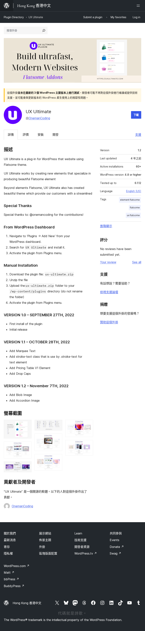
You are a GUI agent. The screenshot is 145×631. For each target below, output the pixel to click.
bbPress (11, 579)
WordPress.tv (85, 553)
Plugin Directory (14, 17)
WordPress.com (16, 566)
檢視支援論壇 (109, 292)
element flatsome (130, 199)
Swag (115, 553)
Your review (108, 262)
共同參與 (116, 533)
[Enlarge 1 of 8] (26, 425)
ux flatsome (133, 215)
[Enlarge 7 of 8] (88, 425)
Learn (78, 533)
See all (136, 262)
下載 (136, 114)
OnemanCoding (39, 118)
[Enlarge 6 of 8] (57, 459)
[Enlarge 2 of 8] (26, 447)
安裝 (41, 134)
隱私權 (8, 553)
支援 (138, 134)
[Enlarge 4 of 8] (57, 425)
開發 (55, 134)
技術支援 (80, 540)
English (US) (133, 191)
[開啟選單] (139, 5)
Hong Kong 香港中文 (27, 603)
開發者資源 (81, 547)
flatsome (135, 207)
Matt (9, 572)
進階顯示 (106, 226)
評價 (26, 134)
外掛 (42, 547)
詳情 (11, 134)
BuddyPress (14, 586)
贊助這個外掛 (109, 322)
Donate (117, 547)
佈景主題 (45, 540)
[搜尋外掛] (44, 30)
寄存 (7, 547)
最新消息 (10, 540)
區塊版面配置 (48, 553)
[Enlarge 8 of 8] (88, 445)
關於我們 (10, 533)
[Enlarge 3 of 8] (26, 466)
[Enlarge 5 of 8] (57, 439)
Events (114, 540)
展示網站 (45, 533)
